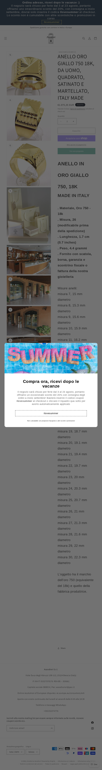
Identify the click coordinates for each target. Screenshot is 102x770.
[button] (51, 413)
